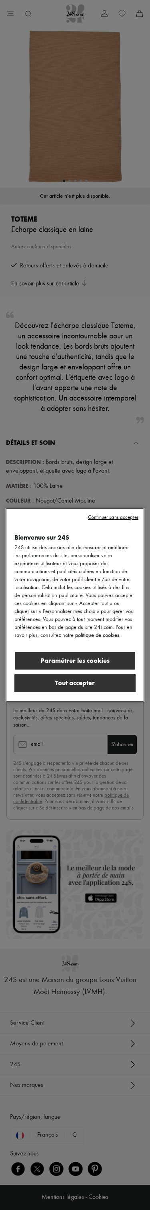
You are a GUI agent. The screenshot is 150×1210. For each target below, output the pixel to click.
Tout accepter (75, 683)
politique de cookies (97, 635)
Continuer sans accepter (113, 517)
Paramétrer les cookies (75, 660)
